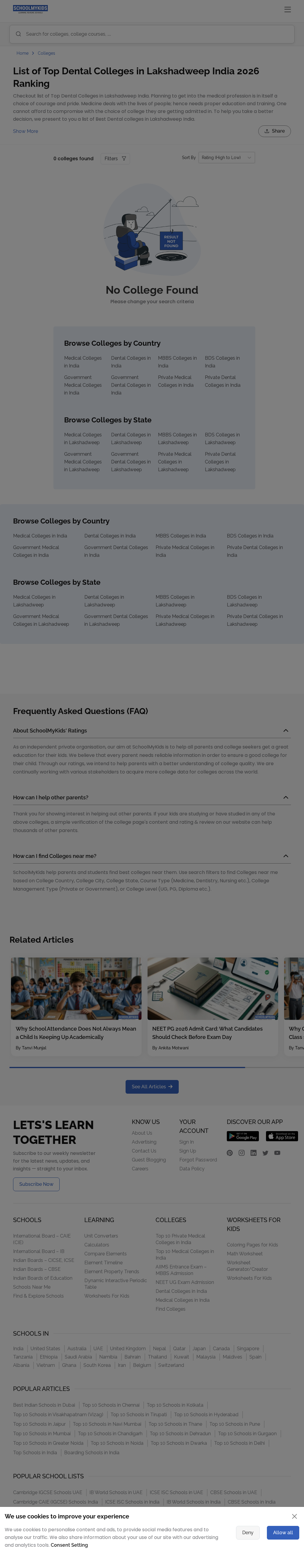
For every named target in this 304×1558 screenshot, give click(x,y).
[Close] (263, 701)
